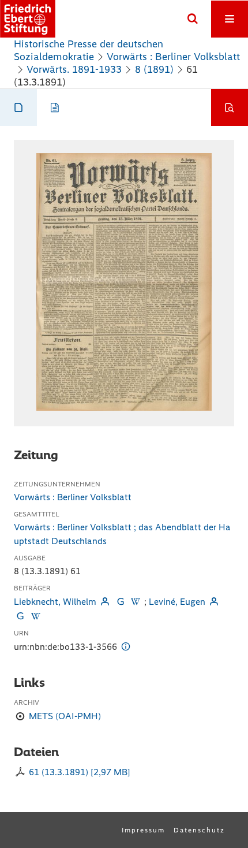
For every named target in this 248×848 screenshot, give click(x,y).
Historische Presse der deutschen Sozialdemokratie (88, 50)
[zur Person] (105, 601)
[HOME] (27, 19)
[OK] (192, 19)
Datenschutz (199, 830)
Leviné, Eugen (177, 601)
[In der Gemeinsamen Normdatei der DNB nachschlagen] (120, 601)
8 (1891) (154, 69)
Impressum (143, 830)
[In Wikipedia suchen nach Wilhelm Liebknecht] (135, 601)
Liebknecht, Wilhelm (55, 601)
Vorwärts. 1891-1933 (74, 69)
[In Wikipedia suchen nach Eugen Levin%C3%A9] (35, 616)
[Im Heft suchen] (229, 107)
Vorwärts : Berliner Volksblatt (173, 56)
